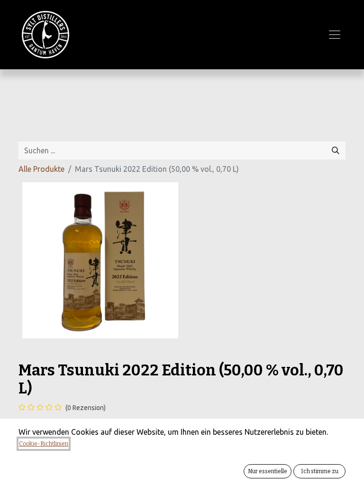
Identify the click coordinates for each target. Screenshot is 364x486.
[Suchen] (336, 150)
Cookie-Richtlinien (43, 443)
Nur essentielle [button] (267, 471)
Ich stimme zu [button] (319, 471)
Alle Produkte (41, 169)
